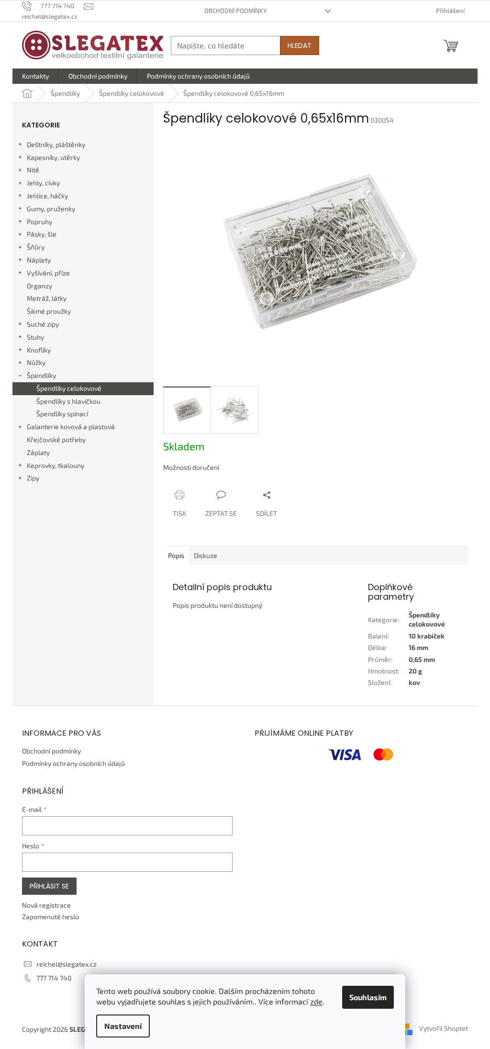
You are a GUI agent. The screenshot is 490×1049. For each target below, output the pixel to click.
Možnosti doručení (191, 467)
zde (316, 1001)
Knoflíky (39, 350)
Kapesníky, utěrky (53, 157)
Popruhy (39, 221)
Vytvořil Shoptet (443, 1028)
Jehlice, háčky (47, 196)
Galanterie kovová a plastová (71, 426)
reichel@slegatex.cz (66, 964)
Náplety (39, 260)
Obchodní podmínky (235, 10)
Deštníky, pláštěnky (56, 144)
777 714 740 (53, 978)
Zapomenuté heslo (50, 916)
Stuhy (35, 337)
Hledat (300, 45)
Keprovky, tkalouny (55, 465)
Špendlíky (41, 375)
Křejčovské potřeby (56, 439)
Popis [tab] (176, 555)
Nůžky (36, 362)
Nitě (33, 170)
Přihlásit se (49, 886)
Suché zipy (43, 324)
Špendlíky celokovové (68, 388)
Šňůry (36, 247)
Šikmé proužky (49, 311)
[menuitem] (35, 76)
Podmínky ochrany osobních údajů (73, 763)
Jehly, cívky (43, 183)
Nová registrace (46, 905)
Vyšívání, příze (48, 273)
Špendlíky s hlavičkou (68, 401)
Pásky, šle (41, 234)
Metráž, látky (47, 298)
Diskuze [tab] (205, 555)
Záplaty (38, 452)
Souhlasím (368, 997)
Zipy (33, 478)
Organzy (39, 286)
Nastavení (123, 1025)
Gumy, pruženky (51, 209)
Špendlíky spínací (62, 414)
